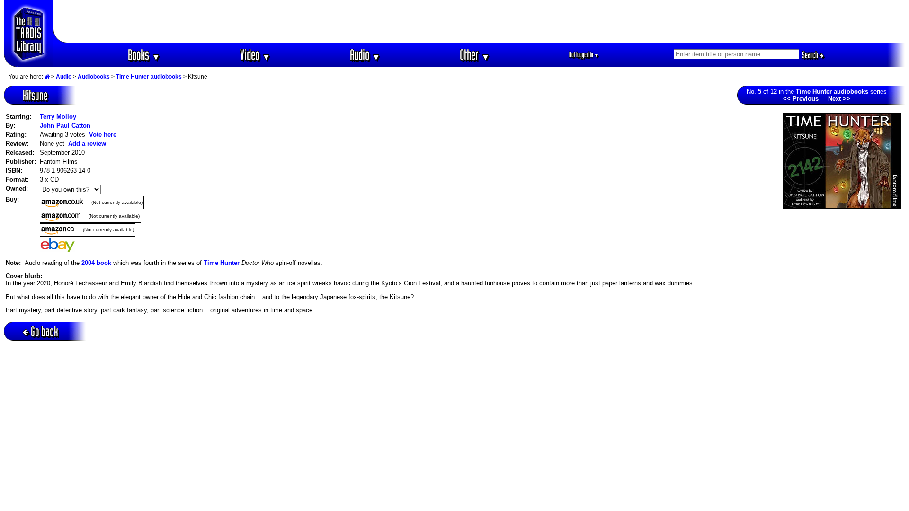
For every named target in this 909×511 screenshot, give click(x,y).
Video (255, 54)
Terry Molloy (58, 116)
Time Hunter (222, 262)
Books (144, 54)
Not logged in (584, 55)
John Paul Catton (65, 125)
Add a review (87, 143)
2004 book (96, 262)
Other (475, 54)
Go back (44, 331)
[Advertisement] (479, 21)
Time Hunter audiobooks (149, 76)
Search (811, 55)
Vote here (102, 134)
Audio (365, 54)
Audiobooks (94, 76)
